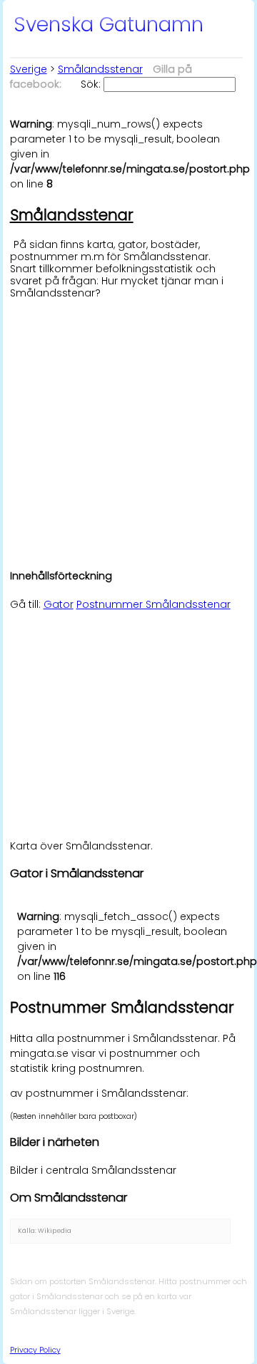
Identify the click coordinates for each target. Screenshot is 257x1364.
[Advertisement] (128, 427)
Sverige (28, 69)
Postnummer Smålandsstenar (153, 604)
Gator (59, 604)
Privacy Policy (35, 1350)
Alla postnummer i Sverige (130, 1349)
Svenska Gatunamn (108, 24)
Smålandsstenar (100, 69)
